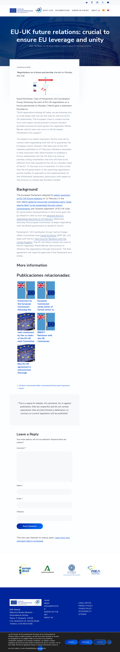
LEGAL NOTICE (85, 603)
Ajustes (100, 642)
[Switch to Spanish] (103, 10)
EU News (38, 46)
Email (19, 498)
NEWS (46, 603)
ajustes (40, 648)
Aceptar (71, 642)
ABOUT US (48, 617)
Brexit (21, 388)
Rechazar (85, 642)
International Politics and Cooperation (56, 386)
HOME (46, 600)
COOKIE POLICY (85, 608)
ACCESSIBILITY (85, 611)
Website (20, 511)
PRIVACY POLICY (86, 606)
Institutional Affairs (34, 386)
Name (20, 485)
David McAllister (48, 235)
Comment (21, 448)
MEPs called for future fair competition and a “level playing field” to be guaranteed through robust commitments (44, 205)
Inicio (31, 46)
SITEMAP (82, 614)
